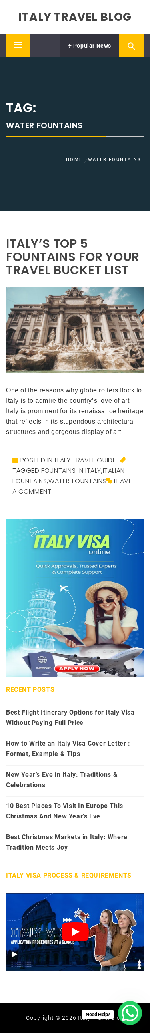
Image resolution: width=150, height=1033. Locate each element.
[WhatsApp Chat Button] (130, 1013)
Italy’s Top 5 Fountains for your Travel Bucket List (73, 257)
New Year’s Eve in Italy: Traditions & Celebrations (62, 780)
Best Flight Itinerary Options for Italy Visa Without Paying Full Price (70, 717)
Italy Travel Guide (85, 460)
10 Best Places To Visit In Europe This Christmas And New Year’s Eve (64, 811)
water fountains (77, 481)
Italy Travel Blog (75, 17)
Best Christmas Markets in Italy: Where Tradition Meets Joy (67, 842)
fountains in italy (71, 470)
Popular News (91, 45)
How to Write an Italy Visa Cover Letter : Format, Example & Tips (68, 749)
